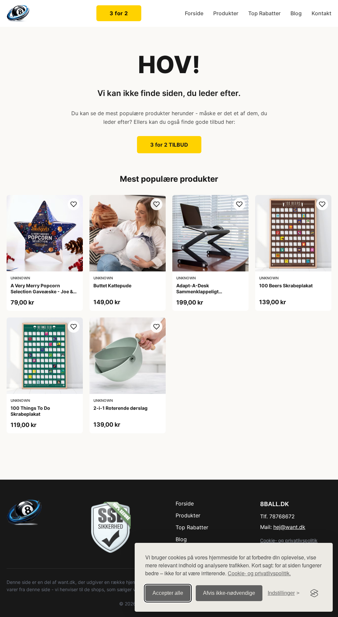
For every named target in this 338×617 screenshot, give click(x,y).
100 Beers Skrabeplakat (286, 285)
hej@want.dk (289, 527)
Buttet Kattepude (112, 285)
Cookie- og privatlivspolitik (289, 540)
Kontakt (321, 13)
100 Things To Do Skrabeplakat (30, 411)
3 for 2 (119, 13)
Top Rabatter (264, 13)
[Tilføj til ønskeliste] (74, 204)
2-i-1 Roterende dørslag (120, 408)
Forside (194, 13)
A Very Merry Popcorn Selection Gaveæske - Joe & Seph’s (42, 291)
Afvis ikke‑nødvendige (229, 593)
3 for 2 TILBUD (169, 144)
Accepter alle (167, 593)
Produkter (225, 13)
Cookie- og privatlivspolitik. (259, 573)
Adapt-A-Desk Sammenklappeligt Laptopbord (197, 291)
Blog (296, 13)
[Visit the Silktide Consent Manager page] (314, 593)
